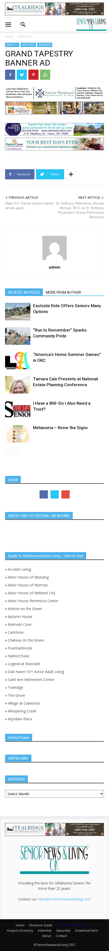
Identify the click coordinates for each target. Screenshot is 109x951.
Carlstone (16, 632)
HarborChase (18, 655)
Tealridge (16, 687)
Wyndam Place (20, 718)
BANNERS (45, 44)
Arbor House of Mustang (28, 577)
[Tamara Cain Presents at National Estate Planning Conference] (17, 385)
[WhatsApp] (45, 75)
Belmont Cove (19, 624)
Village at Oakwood (24, 703)
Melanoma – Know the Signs (60, 427)
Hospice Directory (20, 930)
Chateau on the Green (26, 640)
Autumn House (20, 616)
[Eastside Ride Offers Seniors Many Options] (17, 311)
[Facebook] (10, 75)
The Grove (16, 695)
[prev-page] (8, 452)
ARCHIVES (28, 44)
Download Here (86, 930)
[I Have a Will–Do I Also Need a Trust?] (17, 409)
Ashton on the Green (25, 608)
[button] (8, 25)
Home (9, 37)
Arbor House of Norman (28, 585)
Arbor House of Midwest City (31, 592)
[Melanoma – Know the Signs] (17, 433)
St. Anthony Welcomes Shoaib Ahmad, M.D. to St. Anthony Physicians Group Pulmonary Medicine (80, 210)
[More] (71, 174)
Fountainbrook (20, 648)
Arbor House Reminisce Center (33, 600)
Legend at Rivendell (24, 663)
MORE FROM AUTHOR (63, 292)
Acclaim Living (19, 569)
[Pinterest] (33, 75)
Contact (61, 936)
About (46, 936)
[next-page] (16, 452)
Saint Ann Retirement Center (31, 679)
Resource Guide (40, 925)
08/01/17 (25, 37)
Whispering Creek (22, 711)
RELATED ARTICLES (24, 292)
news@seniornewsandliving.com (64, 899)
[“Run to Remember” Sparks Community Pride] (17, 336)
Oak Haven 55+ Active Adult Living (35, 671)
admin (54, 267)
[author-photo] (54, 260)
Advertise (44, 930)
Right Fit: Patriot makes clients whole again (29, 205)
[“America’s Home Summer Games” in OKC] (17, 360)
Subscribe (63, 930)
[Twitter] (22, 75)
